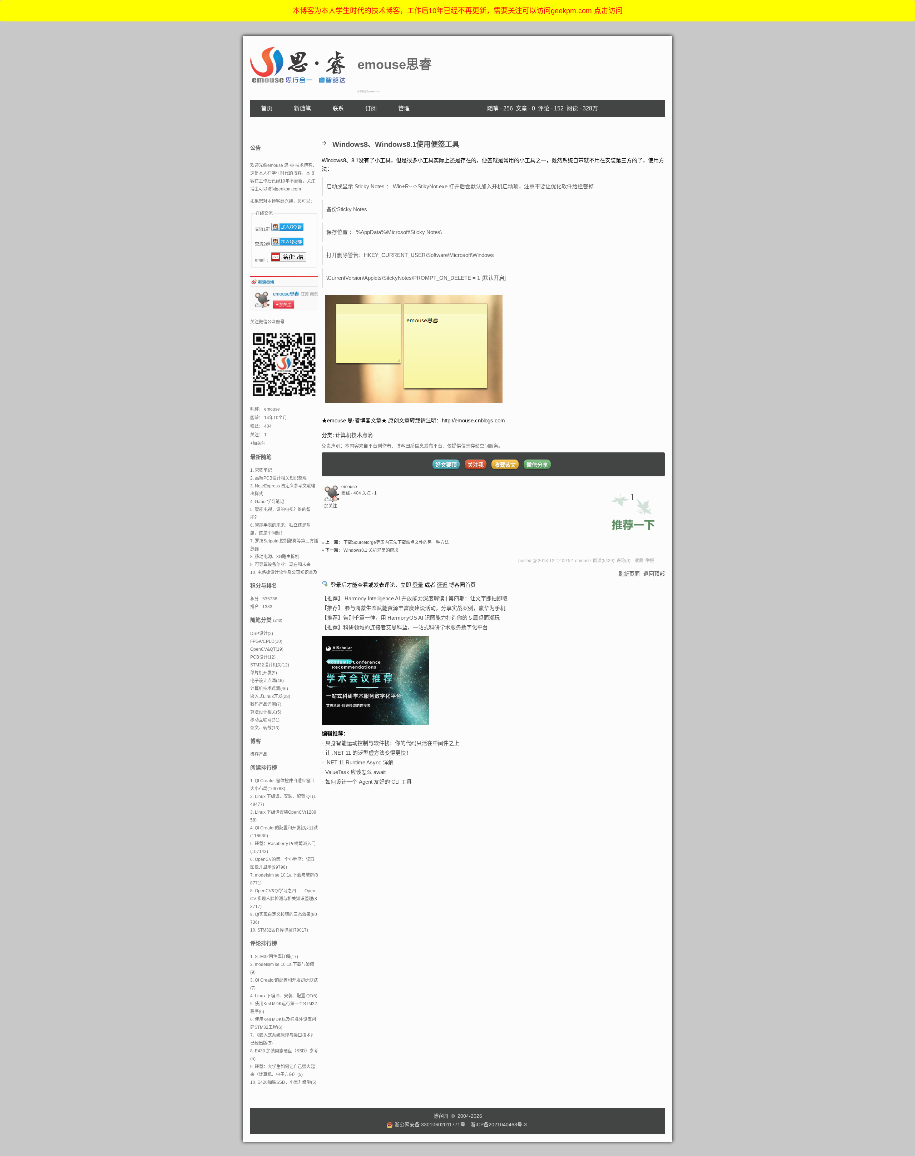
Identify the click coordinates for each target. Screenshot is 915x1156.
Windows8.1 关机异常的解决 (371, 550)
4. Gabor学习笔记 (267, 501)
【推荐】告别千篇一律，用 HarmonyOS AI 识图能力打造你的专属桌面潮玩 (411, 618)
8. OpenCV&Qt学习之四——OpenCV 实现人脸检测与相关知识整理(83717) (283, 898)
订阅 (371, 108)
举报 (650, 560)
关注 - (369, 493)
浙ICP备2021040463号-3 (498, 1124)
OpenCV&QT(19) (266, 649)
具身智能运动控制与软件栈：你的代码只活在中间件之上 (392, 743)
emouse (349, 486)
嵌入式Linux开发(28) (270, 696)
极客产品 (258, 754)
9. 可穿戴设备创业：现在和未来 (280, 564)
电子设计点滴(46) (267, 680)
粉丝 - (351, 493)
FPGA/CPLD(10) (266, 641)
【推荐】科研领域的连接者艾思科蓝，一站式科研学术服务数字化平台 (405, 627)
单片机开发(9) (263, 672)
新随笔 (302, 108)
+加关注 (329, 505)
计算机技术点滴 (354, 435)
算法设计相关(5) (265, 712)
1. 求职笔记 (261, 470)
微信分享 (537, 465)
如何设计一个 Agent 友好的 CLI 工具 (368, 782)
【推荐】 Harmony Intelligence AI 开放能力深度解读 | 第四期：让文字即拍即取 (415, 598)
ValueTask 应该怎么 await (355, 772)
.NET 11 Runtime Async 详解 (359, 762)
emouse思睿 (394, 64)
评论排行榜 (263, 943)
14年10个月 (275, 417)
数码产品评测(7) (265, 704)
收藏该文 (505, 465)
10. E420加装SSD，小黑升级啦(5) (283, 1082)
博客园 (440, 1116)
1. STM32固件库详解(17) (274, 956)
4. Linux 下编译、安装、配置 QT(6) (283, 995)
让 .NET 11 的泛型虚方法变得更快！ (368, 753)
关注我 (476, 465)
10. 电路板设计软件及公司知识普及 (283, 572)
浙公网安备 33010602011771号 (430, 1124)
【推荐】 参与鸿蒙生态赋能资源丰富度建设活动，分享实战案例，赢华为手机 (413, 608)
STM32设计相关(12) (269, 665)
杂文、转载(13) (265, 727)
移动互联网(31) (265, 720)
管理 (404, 108)
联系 (338, 108)
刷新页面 (629, 574)
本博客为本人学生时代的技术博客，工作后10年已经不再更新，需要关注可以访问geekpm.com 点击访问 (458, 11)
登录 (417, 585)
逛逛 (442, 585)
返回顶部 (654, 574)
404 (268, 426)
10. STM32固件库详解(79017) (279, 930)
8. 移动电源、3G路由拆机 (274, 556)
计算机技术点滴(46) (269, 688)
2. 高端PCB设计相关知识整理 (278, 478)
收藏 (639, 560)
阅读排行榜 (263, 767)
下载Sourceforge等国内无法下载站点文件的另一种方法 (396, 542)
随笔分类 (261, 620)
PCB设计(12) (263, 657)
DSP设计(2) (261, 633)
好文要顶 (446, 465)
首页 (266, 108)
